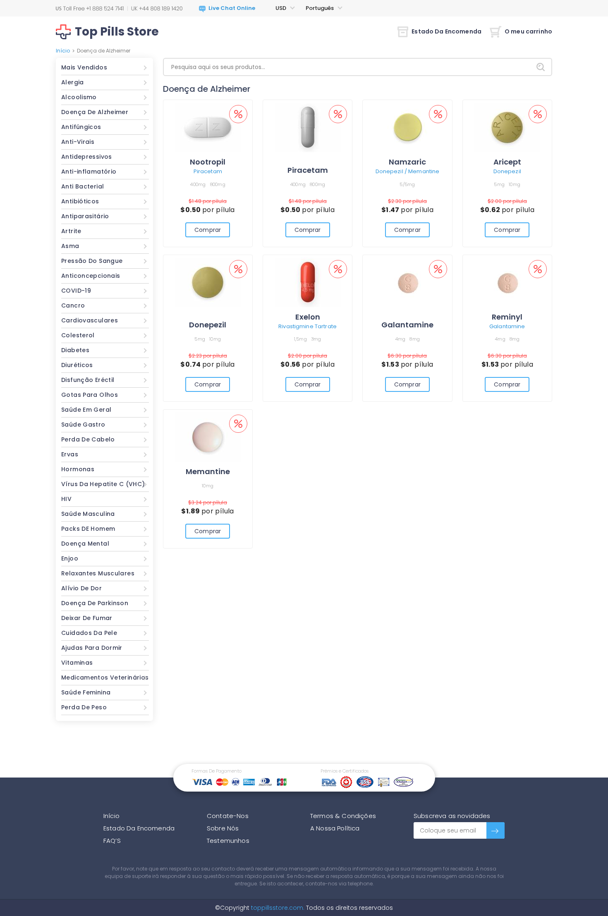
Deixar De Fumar (87, 618)
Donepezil (507, 171)
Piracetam (208, 171)
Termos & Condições (343, 815)
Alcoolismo (79, 97)
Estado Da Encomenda (446, 31)
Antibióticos (80, 201)
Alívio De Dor (81, 588)
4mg (400, 339)
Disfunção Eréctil (87, 380)
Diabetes (75, 350)
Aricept (507, 162)
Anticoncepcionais (90, 276)
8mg (414, 339)
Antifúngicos (81, 127)
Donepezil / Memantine (408, 171)
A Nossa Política (335, 828)
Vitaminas (77, 662)
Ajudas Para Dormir (91, 648)
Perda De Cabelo (88, 439)
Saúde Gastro (83, 424)
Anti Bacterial (82, 186)
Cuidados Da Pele (89, 633)
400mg (198, 184)
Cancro (73, 305)
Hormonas (77, 469)
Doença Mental (85, 543)
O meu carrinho (528, 31)
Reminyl (507, 317)
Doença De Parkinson (94, 603)
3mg (316, 339)
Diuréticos (77, 365)
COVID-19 (76, 290)
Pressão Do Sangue (91, 261)
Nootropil (207, 162)
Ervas (69, 454)
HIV (66, 499)
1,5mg (300, 339)
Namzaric (407, 162)
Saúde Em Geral (86, 410)
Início (63, 50)
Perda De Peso (84, 707)
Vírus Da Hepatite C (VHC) (103, 484)
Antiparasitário (85, 216)
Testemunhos (228, 840)
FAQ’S (112, 840)
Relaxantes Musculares (97, 573)
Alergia (72, 82)
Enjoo (69, 558)
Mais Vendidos (84, 67)
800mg (217, 184)
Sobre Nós (223, 828)
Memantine (208, 471)
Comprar (207, 230)
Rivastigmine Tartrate (307, 326)
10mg (514, 184)
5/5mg (407, 184)
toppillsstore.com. (276, 908)
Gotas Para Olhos (89, 395)
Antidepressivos (86, 157)
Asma (70, 246)
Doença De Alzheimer (94, 112)
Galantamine (407, 325)
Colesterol (78, 335)
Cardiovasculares (89, 320)
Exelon (307, 317)
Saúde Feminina (85, 692)
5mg (499, 184)
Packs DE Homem (88, 529)
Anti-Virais (77, 142)
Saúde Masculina (88, 514)
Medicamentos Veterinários (105, 677)
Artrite (71, 231)
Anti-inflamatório (88, 171)
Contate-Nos (228, 815)
